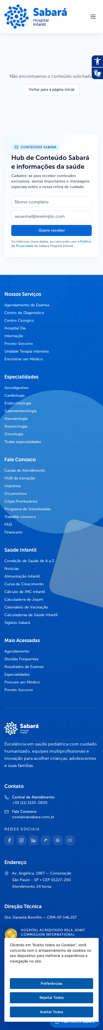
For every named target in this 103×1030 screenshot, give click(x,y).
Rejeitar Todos (52, 997)
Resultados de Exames (24, 666)
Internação (13, 336)
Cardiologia (14, 395)
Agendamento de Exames (26, 305)
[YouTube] (70, 840)
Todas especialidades (22, 441)
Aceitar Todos (51, 1012)
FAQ (8, 524)
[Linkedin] (33, 840)
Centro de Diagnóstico (24, 312)
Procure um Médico (22, 682)
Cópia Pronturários (20, 501)
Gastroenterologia (20, 411)
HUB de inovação (19, 478)
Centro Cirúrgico (19, 320)
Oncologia (13, 434)
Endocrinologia (17, 403)
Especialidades (17, 674)
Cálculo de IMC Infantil (24, 591)
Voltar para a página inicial (51, 89)
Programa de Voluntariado (27, 509)
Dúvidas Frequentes (21, 659)
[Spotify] (58, 840)
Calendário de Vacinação (26, 607)
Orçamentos (15, 493)
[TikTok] (46, 840)
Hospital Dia (15, 328)
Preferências (51, 983)
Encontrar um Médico (23, 359)
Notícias (11, 568)
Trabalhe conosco (20, 516)
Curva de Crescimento (24, 584)
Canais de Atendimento (24, 470)
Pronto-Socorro (18, 343)
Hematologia (15, 418)
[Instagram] (21, 840)
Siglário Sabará (17, 622)
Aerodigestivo (16, 387)
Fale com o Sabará (78, 1021)
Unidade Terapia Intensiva (26, 351)
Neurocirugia (15, 426)
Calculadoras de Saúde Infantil (31, 615)
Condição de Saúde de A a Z (29, 561)
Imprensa (12, 486)
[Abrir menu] (93, 16)
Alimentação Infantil (22, 576)
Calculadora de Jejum (23, 599)
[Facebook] (9, 840)
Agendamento (16, 651)
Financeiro (13, 532)
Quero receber (51, 230)
